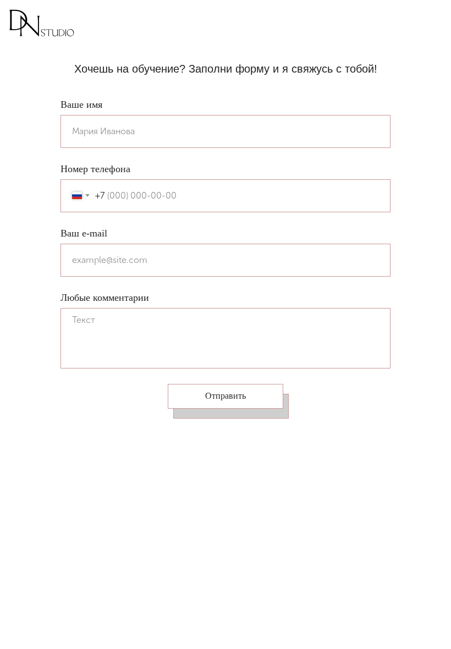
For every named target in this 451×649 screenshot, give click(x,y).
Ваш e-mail (84, 233)
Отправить (225, 395)
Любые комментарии (105, 297)
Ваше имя (81, 104)
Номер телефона (95, 168)
